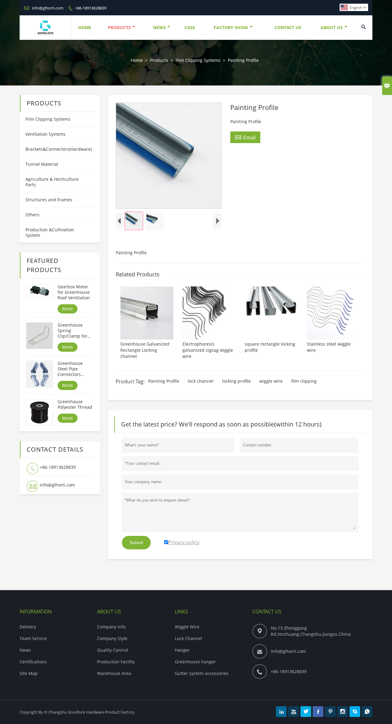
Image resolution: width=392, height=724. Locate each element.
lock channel (200, 381)
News (159, 27)
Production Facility (116, 662)
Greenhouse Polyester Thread (75, 404)
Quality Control (112, 650)
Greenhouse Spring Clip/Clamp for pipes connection (75, 330)
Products (119, 27)
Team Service (33, 638)
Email (245, 137)
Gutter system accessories (201, 673)
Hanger (182, 650)
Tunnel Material (41, 164)
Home (84, 27)
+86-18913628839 (90, 8)
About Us (332, 27)
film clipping (304, 381)
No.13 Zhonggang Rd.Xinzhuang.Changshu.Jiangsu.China (311, 631)
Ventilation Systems (45, 134)
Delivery (28, 627)
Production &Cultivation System (49, 232)
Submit (136, 542)
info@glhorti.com (47, 8)
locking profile (236, 381)
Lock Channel (188, 638)
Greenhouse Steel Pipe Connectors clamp (70, 369)
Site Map (29, 673)
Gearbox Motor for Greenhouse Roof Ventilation (74, 292)
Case (189, 27)
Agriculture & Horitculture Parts (52, 182)
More (67, 309)
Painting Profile (163, 381)
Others (32, 215)
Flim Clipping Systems (198, 60)
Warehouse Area (114, 673)
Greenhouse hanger (195, 662)
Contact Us (287, 27)
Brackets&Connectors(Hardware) (58, 149)
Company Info (111, 627)
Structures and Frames (48, 200)
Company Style (112, 638)
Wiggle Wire (187, 627)
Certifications (33, 662)
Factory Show (231, 27)
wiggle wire (271, 381)
